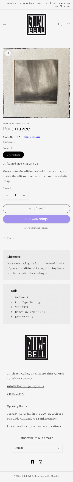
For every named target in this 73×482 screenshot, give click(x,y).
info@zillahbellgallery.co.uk (25, 386)
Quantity (8, 188)
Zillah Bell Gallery (30, 476)
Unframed (15, 155)
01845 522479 (16, 393)
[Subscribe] (58, 448)
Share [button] (10, 238)
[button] (5, 24)
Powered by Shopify (49, 476)
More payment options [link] (36, 227)
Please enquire (32, 137)
